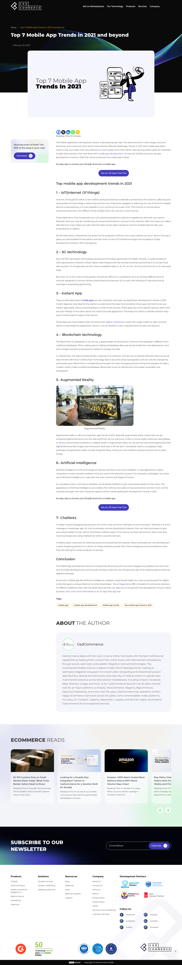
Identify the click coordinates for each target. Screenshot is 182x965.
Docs (67, 890)
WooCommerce (18, 885)
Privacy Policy (98, 898)
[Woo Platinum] (155, 884)
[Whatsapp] (73, 132)
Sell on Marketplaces (93, 6)
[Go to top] (175, 951)
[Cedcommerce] (155, 947)
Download (22, 156)
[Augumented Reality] (94, 405)
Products (130, 6)
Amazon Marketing (46, 885)
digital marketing (114, 322)
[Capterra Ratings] (21, 949)
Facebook (130, 915)
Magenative (125, 584)
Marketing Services (46, 890)
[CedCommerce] (26, 6)
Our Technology (115, 6)
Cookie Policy (98, 902)
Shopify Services (45, 881)
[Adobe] (155, 895)
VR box (62, 443)
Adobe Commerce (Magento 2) (19, 891)
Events (95, 894)
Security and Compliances (104, 910)
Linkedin (154, 921)
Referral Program (73, 894)
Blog (67, 881)
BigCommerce (17, 896)
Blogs (13, 27)
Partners (96, 890)
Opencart (15, 904)
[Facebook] (58, 132)
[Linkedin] (68, 132)
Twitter (129, 927)
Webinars (69, 885)
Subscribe (156, 845)
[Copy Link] (78, 132)
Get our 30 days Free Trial (113, 173)
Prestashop (16, 900)
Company (155, 6)
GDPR (95, 906)
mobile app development (110, 153)
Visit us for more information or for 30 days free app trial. (93, 591)
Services (142, 6)
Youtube (153, 915)
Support (69, 898)
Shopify (14, 881)
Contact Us (97, 885)
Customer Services (100, 914)
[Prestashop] (131, 895)
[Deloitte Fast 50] (44, 949)
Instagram (130, 921)
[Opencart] (131, 884)
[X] (63, 132)
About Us (96, 881)
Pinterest (154, 927)
